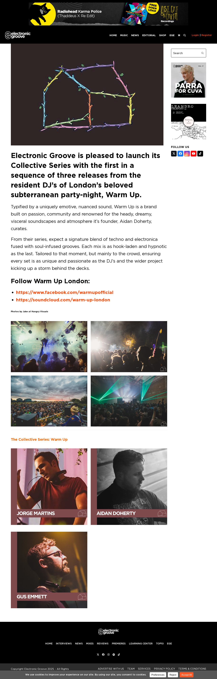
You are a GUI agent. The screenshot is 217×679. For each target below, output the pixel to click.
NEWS (79, 643)
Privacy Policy (164, 668)
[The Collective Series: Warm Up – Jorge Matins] (49, 486)
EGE (169, 643)
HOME (49, 643)
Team (131, 668)
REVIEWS (102, 643)
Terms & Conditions (192, 668)
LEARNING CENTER (141, 643)
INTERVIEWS (64, 643)
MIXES (90, 643)
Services (144, 668)
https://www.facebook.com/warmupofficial (64, 292)
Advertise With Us (111, 668)
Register (206, 35)
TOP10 (160, 643)
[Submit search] (202, 53)
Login (195, 35)
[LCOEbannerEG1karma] (108, 24)
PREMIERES (119, 643)
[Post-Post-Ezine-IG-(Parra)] (188, 96)
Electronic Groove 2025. (39, 669)
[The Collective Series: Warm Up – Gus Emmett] (49, 569)
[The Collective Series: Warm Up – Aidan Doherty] (129, 486)
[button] (185, 35)
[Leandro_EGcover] (188, 138)
